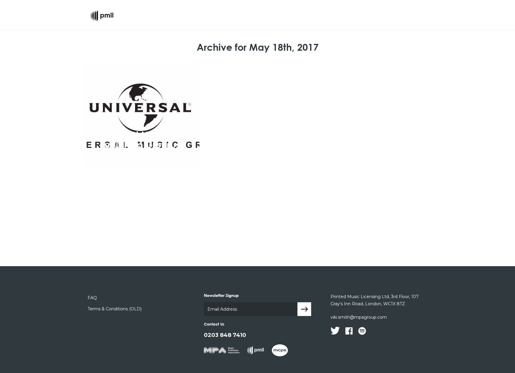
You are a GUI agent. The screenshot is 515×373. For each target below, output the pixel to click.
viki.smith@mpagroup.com (359, 317)
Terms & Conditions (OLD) (115, 309)
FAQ (92, 297)
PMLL (102, 18)
